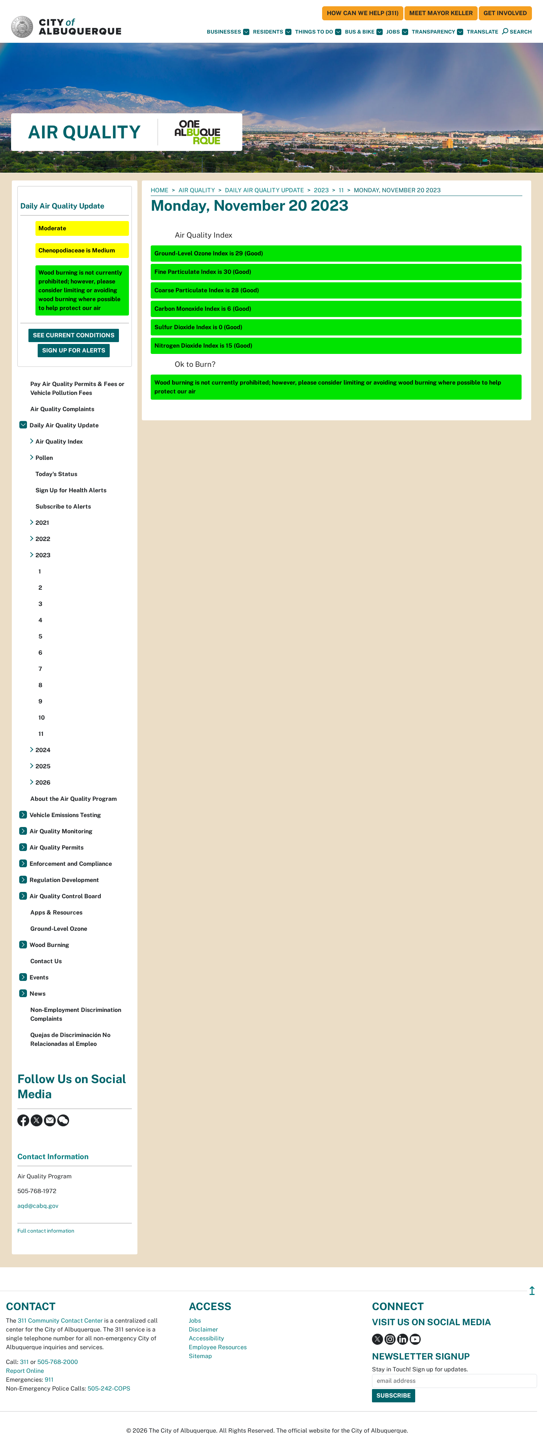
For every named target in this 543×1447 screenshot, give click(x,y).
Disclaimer (203, 1329)
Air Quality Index (59, 441)
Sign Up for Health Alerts (70, 490)
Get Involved (505, 13)
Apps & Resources (56, 912)
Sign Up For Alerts (73, 350)
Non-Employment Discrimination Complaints (75, 1014)
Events (39, 977)
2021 (42, 522)
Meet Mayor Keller (441, 13)
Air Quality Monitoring (61, 831)
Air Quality (196, 190)
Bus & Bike (360, 32)
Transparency (433, 32)
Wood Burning (49, 944)
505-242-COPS (109, 1388)
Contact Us (46, 961)
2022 (42, 538)
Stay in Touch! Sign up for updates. (420, 1369)
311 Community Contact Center (60, 1320)
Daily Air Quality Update (264, 190)
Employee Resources (218, 1347)
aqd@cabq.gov (37, 1205)
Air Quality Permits (56, 847)
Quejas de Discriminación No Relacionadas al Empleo (70, 1039)
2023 (321, 190)
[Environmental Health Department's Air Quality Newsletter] (50, 1119)
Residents (268, 32)
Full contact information (45, 1231)
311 (24, 1361)
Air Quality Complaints (62, 409)
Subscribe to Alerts (63, 506)
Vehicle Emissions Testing (65, 815)
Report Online (25, 1370)
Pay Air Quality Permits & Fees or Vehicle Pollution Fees (77, 388)
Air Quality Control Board (65, 896)
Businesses (224, 32)
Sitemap (200, 1356)
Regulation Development (64, 879)
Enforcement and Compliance (71, 863)
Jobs (393, 32)
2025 (43, 766)
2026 (43, 782)
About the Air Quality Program (73, 798)
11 (341, 190)
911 (49, 1379)
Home (159, 190)
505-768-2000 (57, 1361)
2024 (43, 750)
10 (41, 717)
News (37, 993)
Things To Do (314, 32)
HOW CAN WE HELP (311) (363, 13)
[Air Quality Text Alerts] (63, 1119)
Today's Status (56, 474)
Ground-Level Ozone (58, 928)
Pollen (44, 457)
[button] (482, 32)
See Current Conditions (74, 335)
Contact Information (53, 1156)
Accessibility (206, 1338)
